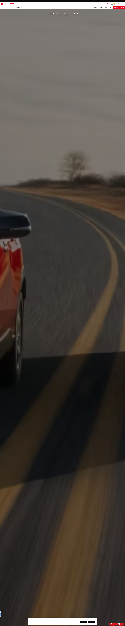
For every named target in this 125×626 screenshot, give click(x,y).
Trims (111, 7)
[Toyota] (2, 4)
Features (106, 7)
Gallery (101, 7)
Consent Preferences (0, 614)
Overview (95, 7)
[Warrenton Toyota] (9, 3)
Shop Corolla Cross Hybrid (118, 7)
